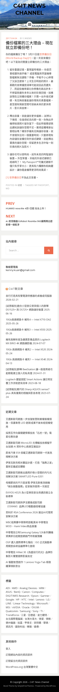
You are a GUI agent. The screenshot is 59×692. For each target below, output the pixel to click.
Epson (34, 595)
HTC (23, 599)
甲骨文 (28, 622)
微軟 (48, 618)
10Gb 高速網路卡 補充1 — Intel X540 (26, 359)
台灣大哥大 (31, 618)
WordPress (51, 686)
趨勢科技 (20, 626)
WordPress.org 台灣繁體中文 (22, 667)
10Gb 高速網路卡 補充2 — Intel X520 (26, 349)
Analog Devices (28, 588)
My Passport (41, 185)
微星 (41, 618)
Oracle (25, 607)
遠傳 (36, 626)
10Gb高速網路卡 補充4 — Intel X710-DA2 (28, 319)
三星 (23, 615)
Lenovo (40, 599)
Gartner (45, 595)
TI (41, 611)
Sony (35, 611)
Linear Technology (24, 603)
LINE (8, 603)
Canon (26, 592)
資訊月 (9, 626)
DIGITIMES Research (17, 595)
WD (7, 188)
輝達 (29, 626)
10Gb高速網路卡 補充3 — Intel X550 (25, 329)
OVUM (35, 607)
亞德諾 (31, 615)
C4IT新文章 (16, 289)
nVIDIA (16, 607)
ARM (41, 588)
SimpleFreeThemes (26, 686)
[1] (29, 58)
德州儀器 (10, 622)
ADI (8, 588)
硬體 (20, 185)
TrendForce (12, 615)
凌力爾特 (42, 615)
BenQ (17, 592)
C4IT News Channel (39, 682)
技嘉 (20, 622)
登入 (8, 648)
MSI (8, 607)
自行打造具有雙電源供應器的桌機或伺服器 (29, 295)
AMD (15, 588)
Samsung (25, 611)
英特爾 (37, 622)
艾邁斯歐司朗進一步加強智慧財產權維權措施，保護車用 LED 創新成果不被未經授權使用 (29, 422)
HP (17, 599)
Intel (31, 599)
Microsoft (42, 603)
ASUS (9, 592)
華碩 (45, 622)
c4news (27, 38)
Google (10, 599)
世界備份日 (15, 177)
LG (47, 599)
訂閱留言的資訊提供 (17, 661)
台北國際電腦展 (14, 618)
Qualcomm (12, 611)
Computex (38, 592)
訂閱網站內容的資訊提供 (19, 654)
